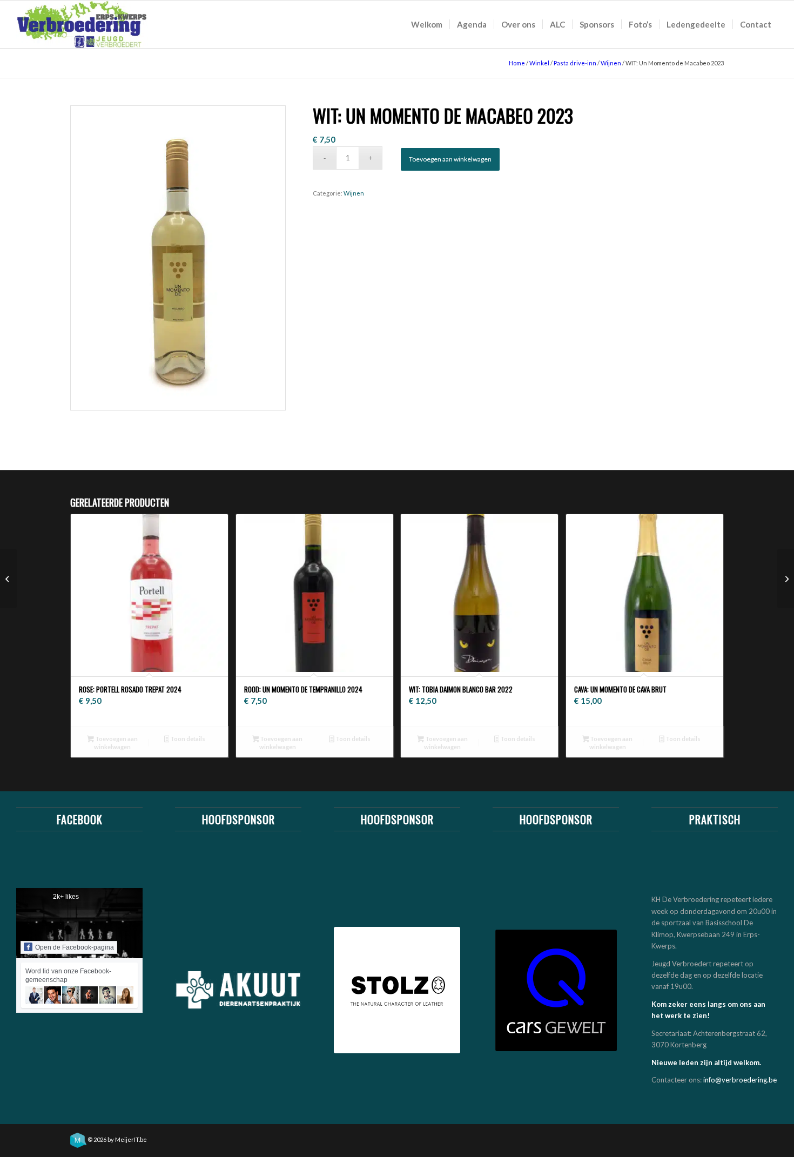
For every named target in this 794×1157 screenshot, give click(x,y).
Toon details (187, 738)
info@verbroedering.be (740, 1079)
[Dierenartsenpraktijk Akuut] (238, 990)
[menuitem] (426, 24)
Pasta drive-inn (575, 62)
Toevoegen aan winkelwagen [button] (116, 742)
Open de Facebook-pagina (74, 947)
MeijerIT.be (131, 1139)
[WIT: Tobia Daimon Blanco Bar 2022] (8, 578)
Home (517, 62)
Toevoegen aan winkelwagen (450, 159)
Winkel (539, 62)
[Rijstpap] (785, 578)
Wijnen (611, 62)
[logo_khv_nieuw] (82, 24)
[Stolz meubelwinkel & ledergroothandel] (397, 990)
